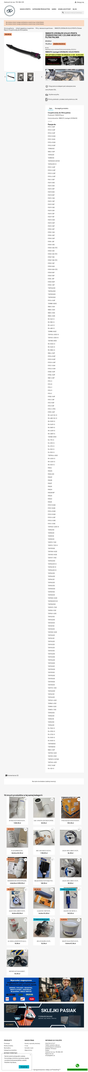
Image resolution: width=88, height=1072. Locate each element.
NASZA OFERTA (25, 9)
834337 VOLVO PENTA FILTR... (70, 941)
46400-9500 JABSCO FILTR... (70, 850)
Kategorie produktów (41, 9)
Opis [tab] (50, 108)
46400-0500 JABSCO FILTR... (70, 881)
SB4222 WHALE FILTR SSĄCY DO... (44, 881)
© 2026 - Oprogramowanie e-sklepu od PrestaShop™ (44, 1070)
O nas (26, 1046)
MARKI (54, 9)
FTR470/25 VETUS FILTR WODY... (70, 820)
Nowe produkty (8, 1046)
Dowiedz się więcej (10, 1062)
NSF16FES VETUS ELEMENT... (17, 971)
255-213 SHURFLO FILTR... (44, 941)
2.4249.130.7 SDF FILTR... (44, 911)
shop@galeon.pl (50, 1055)
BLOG (75, 9)
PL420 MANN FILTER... (17, 850)
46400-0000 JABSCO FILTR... (17, 911)
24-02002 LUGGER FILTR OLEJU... (17, 941)
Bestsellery (7, 1048)
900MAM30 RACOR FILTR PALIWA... (17, 881)
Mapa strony (28, 1050)
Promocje (7, 1043)
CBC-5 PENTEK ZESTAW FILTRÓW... (44, 820)
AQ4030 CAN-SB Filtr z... (71, 911)
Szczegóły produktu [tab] (61, 108)
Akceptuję (24, 1067)
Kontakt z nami (29, 1048)
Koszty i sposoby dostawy (32, 1043)
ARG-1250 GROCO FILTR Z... (44, 850)
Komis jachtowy (64, 9)
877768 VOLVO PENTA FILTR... (17, 820)
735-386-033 (20, 2)
